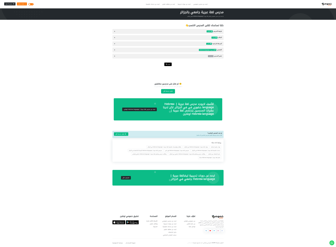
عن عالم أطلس (191, 224)
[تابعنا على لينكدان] (206, 230)
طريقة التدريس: (214, 31)
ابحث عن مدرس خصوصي (200, 4)
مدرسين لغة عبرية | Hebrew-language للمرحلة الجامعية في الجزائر (145, 150)
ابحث (168, 64)
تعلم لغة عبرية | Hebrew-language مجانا (209, 157)
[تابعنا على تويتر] (214, 230)
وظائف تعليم (154, 224)
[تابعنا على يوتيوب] (210, 230)
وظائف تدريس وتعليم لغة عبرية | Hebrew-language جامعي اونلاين (149, 154)
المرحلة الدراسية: (214, 44)
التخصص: (211, 50)
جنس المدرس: (215, 56)
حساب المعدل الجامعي (169, 235)
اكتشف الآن (125, 178)
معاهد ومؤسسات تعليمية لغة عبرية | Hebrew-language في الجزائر (164, 147)
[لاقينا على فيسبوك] (222, 230)
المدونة (155, 226)
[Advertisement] (167, 73)
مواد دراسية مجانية (215, 147)
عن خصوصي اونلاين (189, 221)
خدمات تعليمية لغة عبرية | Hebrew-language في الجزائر (206, 150)
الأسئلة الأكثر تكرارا (152, 221)
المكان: (217, 38)
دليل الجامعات (172, 232)
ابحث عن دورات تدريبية (184, 4)
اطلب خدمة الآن (168, 91)
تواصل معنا (192, 226)
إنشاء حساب (21, 4)
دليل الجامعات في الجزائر (214, 154)
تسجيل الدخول (8, 4)
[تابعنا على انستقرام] (218, 230)
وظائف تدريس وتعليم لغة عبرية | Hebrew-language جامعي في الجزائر (187, 154)
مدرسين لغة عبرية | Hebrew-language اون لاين (177, 150)
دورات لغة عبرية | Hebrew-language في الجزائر (196, 147)
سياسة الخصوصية (117, 243)
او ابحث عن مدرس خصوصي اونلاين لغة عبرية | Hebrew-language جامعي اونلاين (205, 16)
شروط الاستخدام (130, 243)
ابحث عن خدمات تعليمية (153, 4)
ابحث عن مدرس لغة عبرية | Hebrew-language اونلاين (139, 109)
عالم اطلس (189, 243)
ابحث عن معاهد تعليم (168, 4)
